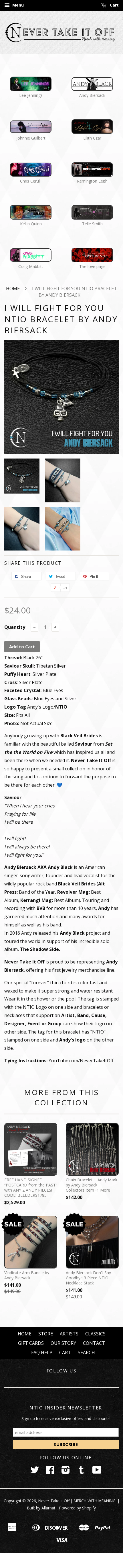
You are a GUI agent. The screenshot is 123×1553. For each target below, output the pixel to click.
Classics (95, 1334)
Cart (114, 5)
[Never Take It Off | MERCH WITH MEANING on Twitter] (34, 1471)
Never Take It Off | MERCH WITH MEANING (77, 1500)
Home (13, 288)
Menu (17, 5)
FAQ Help (41, 1352)
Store (45, 1334)
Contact (94, 1343)
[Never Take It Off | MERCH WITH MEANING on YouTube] (97, 1471)
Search (86, 1352)
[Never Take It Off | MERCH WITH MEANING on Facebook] (50, 1471)
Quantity (14, 627)
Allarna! (48, 1508)
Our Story (63, 1343)
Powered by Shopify (77, 1508)
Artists (69, 1334)
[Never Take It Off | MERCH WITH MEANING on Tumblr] (81, 1471)
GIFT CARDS (31, 1343)
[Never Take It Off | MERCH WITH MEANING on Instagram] (65, 1471)
